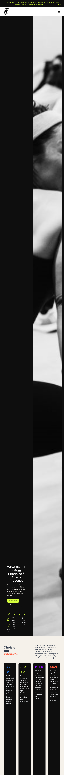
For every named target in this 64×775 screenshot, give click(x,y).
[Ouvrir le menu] (58, 11)
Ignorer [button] (60, 4)
